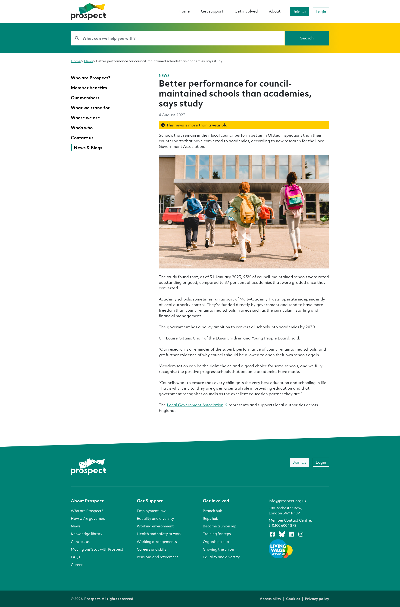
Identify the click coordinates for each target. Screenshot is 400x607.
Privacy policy (317, 598)
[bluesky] (281, 534)
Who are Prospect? (87, 510)
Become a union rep (220, 526)
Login (321, 11)
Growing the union (218, 549)
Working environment (155, 526)
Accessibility (270, 598)
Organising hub (216, 541)
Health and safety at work (159, 533)
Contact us (80, 541)
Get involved (246, 11)
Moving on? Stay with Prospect (97, 549)
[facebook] (272, 534)
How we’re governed (88, 518)
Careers (77, 564)
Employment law (151, 510)
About (275, 11)
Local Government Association (195, 404)
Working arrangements (157, 541)
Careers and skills (151, 549)
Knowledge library (86, 533)
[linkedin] (291, 534)
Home (184, 11)
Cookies (293, 598)
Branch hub (212, 510)
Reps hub (210, 518)
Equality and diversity (155, 518)
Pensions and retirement (157, 556)
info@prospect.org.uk (287, 500)
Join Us (299, 11)
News (88, 60)
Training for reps (217, 533)
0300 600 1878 (284, 525)
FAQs (75, 556)
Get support (212, 11)
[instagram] (300, 534)
